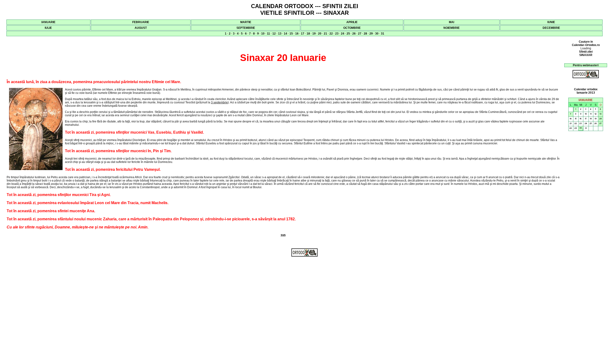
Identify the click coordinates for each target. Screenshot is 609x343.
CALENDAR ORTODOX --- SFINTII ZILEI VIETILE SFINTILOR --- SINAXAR (304, 9)
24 (342, 33)
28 (365, 33)
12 (274, 33)
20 (319, 33)
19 (314, 33)
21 (325, 33)
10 (263, 33)
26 (354, 33)
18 (308, 33)
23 (337, 33)
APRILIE (352, 22)
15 (291, 33)
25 (348, 33)
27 (359, 33)
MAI (451, 22)
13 (279, 33)
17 (302, 33)
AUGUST (141, 28)
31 (382, 33)
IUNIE (551, 22)
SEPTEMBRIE (245, 28)
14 (285, 33)
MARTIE (245, 22)
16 (297, 33)
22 (331, 33)
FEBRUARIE (140, 22)
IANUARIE (48, 22)
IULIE (48, 28)
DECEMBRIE (551, 28)
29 (371, 33)
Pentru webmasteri (586, 65)
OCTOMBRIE (352, 28)
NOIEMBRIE (451, 28)
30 (376, 33)
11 (268, 33)
